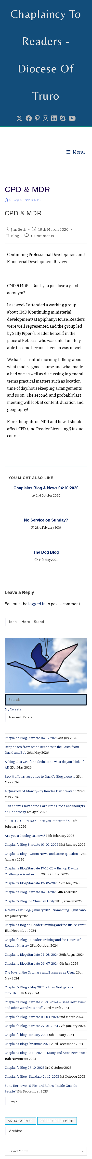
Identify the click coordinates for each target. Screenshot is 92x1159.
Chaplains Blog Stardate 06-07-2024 (32, 963)
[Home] (6, 200)
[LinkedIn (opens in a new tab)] (54, 119)
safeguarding (20, 1121)
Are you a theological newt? (25, 836)
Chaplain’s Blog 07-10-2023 (24, 1067)
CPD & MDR (32, 200)
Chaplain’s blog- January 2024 (26, 1035)
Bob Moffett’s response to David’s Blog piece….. (40, 776)
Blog (15, 236)
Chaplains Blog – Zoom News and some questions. (42, 854)
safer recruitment (57, 1121)
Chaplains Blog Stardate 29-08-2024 (32, 954)
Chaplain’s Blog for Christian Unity (30, 901)
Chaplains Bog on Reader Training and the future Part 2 (45, 925)
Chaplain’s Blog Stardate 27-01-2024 (31, 1026)
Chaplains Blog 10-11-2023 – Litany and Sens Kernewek (46, 1053)
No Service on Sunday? (46, 520)
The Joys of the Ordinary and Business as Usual (40, 972)
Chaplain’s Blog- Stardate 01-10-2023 (32, 1076)
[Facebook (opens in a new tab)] (28, 119)
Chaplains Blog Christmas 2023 (27, 1044)
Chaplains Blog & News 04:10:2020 (46, 488)
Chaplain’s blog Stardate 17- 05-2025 (31, 883)
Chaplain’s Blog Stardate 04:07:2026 (31, 738)
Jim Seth (18, 229)
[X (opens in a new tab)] (19, 119)
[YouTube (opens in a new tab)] (72, 119)
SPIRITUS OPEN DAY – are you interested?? (37, 821)
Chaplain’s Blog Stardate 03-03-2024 (32, 1017)
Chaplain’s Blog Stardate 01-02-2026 (31, 844)
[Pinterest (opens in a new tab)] (37, 119)
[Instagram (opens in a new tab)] (45, 119)
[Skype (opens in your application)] (62, 119)
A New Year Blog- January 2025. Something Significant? (45, 910)
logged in (37, 604)
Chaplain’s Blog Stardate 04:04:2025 (31, 892)
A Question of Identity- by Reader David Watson (41, 791)
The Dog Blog (46, 552)
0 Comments (42, 236)
